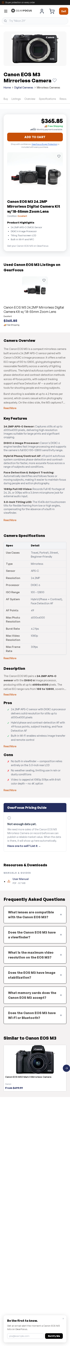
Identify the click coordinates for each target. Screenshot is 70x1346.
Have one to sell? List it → (24, 845)
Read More (10, 408)
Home (7, 87)
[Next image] (58, 174)
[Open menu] (6, 11)
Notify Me (54, 1335)
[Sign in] (42, 11)
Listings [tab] (16, 98)
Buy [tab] (6, 98)
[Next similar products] (66, 1068)
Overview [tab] (29, 98)
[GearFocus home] (21, 11)
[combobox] (35, 20)
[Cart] (52, 11)
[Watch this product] (54, 80)
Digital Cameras (23, 87)
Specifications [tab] (47, 98)
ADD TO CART (34, 137)
